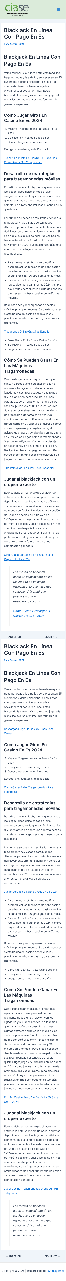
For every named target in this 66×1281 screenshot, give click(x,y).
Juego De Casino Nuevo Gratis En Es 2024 (30, 891)
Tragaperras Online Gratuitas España (27, 331)
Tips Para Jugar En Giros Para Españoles (29, 468)
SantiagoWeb (56, 1271)
